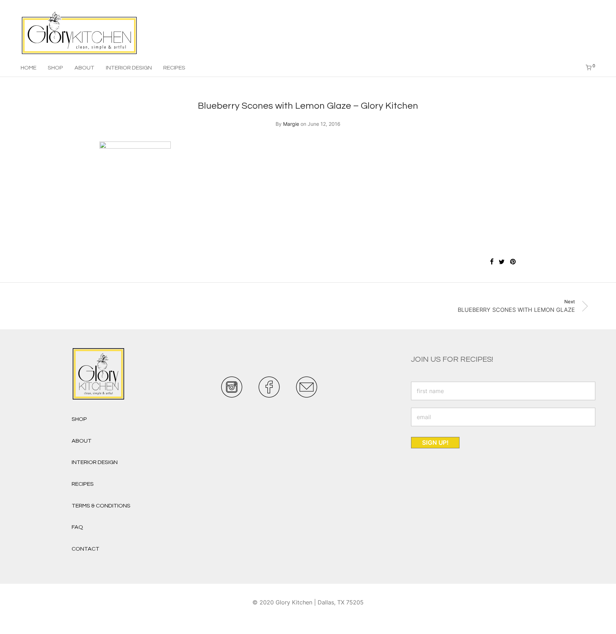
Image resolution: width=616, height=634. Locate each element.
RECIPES (174, 68)
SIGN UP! (435, 442)
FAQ (77, 527)
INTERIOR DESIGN (129, 68)
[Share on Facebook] (491, 262)
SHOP (55, 68)
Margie (291, 124)
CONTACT (85, 549)
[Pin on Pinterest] (513, 262)
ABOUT (84, 68)
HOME (28, 68)
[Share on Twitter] (502, 262)
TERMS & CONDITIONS (101, 506)
